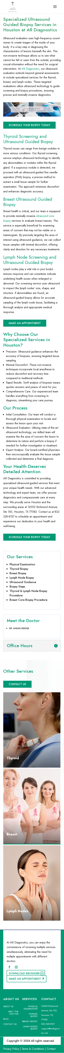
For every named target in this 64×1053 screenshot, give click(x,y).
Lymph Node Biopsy (22, 578)
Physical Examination (22, 564)
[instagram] (16, 967)
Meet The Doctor (13, 1013)
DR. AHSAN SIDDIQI (19, 628)
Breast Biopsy (18, 573)
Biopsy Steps (17, 587)
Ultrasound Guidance (23, 582)
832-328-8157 (48, 1024)
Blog (6, 1019)
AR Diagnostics (30, 69)
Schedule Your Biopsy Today (29, 125)
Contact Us (17, 684)
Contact (51, 1049)
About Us (8, 1006)
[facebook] (9, 967)
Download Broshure (24, 973)
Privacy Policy (11, 1049)
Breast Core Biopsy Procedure (28, 600)
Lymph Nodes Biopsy (30, 1028)
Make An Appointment (25, 323)
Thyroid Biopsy (19, 569)
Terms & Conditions (33, 1049)
